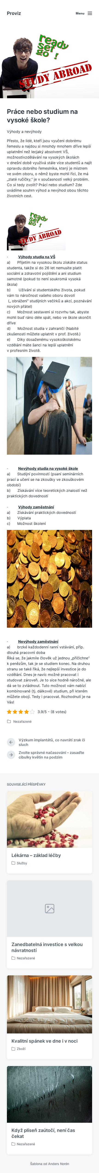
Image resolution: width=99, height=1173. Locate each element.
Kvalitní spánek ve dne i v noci (45, 1041)
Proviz (14, 13)
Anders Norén (58, 1164)
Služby (22, 863)
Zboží (21, 1049)
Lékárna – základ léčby (36, 855)
